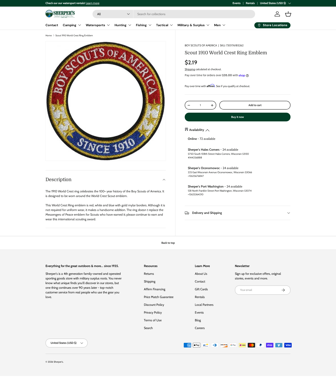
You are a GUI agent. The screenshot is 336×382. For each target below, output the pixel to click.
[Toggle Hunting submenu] (129, 25)
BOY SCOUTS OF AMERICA (201, 45)
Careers (200, 328)
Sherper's (58, 361)
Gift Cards (201, 289)
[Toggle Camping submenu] (79, 25)
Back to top (168, 243)
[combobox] (174, 14)
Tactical (162, 25)
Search (148, 328)
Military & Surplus (191, 25)
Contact (52, 25)
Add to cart (255, 105)
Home (49, 35)
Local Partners (204, 305)
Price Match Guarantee (158, 297)
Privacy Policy (153, 312)
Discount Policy (154, 305)
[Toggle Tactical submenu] (171, 25)
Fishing (141, 25)
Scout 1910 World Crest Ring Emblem (74, 35)
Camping (69, 25)
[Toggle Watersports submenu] (108, 25)
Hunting (121, 25)
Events (237, 3)
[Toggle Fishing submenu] (150, 25)
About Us (201, 274)
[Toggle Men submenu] (223, 25)
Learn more (92, 3)
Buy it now (237, 117)
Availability (196, 130)
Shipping (190, 69)
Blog (198, 320)
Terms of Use (153, 320)
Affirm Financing (154, 289)
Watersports (95, 25)
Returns (149, 274)
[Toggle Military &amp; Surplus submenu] (208, 25)
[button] (288, 14)
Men (217, 25)
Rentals (250, 3)
